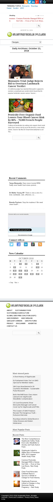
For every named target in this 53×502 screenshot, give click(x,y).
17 (20, 271)
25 (26, 274)
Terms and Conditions (16, 497)
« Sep (11, 282)
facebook (41, 2)
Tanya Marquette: (15, 183)
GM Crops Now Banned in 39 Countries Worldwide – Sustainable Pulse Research (26, 388)
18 (26, 271)
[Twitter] (12, 244)
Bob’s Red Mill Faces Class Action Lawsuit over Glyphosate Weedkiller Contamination (25, 396)
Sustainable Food (23, 310)
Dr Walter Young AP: (17, 193)
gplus (37, 2)
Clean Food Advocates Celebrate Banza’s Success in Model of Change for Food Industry (31, 475)
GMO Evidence (12, 318)
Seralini (15, 8)
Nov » (17, 282)
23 (15, 274)
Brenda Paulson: (15, 202)
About (9, 310)
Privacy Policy (29, 497)
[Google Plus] (33, 244)
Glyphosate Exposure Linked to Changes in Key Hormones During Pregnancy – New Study (31, 484)
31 (20, 277)
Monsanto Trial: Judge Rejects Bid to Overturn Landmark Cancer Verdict (25, 84)
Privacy (10, 323)
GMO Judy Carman (14, 321)
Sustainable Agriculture (18, 313)
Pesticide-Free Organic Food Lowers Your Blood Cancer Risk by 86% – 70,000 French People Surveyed (26, 118)
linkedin (33, 2)
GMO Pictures (31, 321)
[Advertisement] (26, 58)
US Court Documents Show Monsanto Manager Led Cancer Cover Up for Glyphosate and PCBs (26, 405)
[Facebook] (19, 244)
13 (37, 267)
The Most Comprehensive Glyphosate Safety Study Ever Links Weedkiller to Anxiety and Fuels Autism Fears (31, 443)
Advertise (32, 323)
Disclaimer (20, 323)
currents (44, 2)
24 (20, 274)
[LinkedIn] (26, 244)
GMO (22, 8)
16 (15, 271)
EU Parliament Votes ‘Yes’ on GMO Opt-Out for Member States (25, 381)
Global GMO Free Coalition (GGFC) (21, 315)
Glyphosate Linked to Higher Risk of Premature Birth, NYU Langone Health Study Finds (31, 453)
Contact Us (12, 326)
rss (26, 2)
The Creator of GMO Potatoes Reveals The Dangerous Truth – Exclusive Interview (25, 413)
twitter (29, 2)
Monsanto (26, 6)
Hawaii (9, 8)
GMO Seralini (27, 318)
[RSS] (40, 244)
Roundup (34, 6)
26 (32, 274)
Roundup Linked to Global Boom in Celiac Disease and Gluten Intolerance (26, 421)
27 (37, 274)
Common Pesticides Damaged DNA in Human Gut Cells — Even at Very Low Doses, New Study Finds (25, 20)
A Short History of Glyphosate (24, 376)
